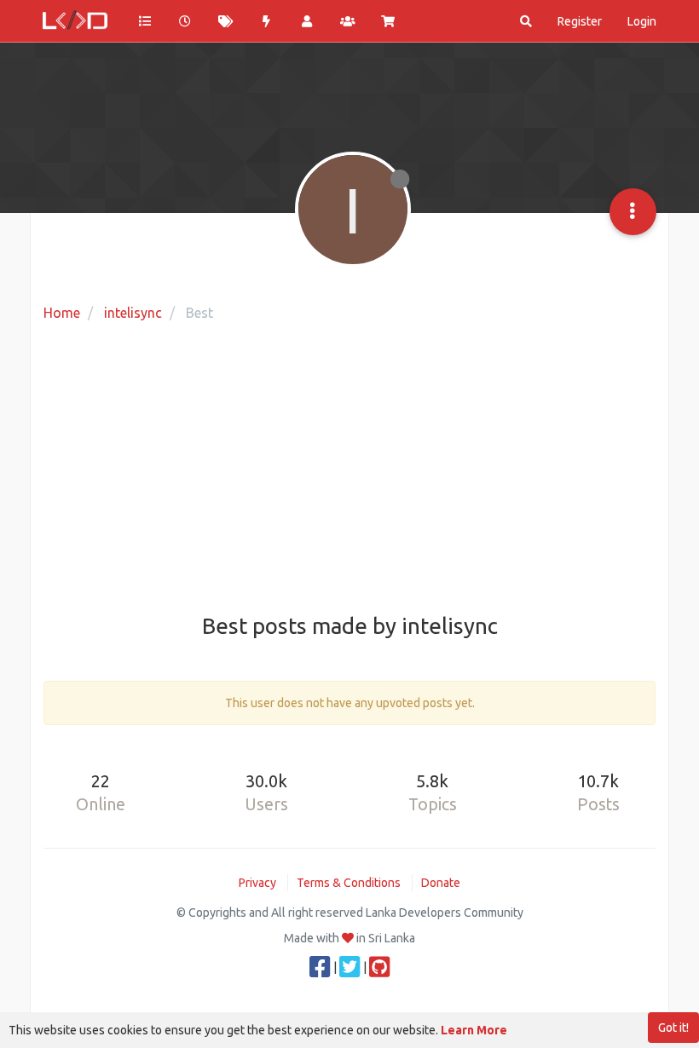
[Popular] (266, 21)
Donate (440, 883)
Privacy (257, 883)
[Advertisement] (349, 469)
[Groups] (347, 21)
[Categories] (144, 21)
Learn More (474, 1030)
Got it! (673, 1027)
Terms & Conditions (349, 883)
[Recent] (185, 21)
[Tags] (225, 21)
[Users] (306, 21)
